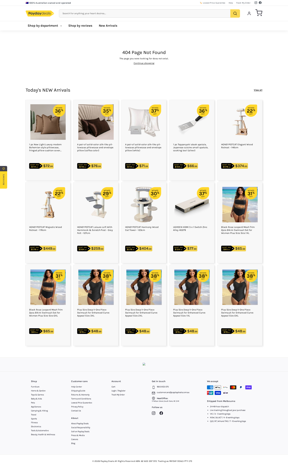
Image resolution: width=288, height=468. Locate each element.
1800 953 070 (163, 386)
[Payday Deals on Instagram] (154, 413)
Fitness (34, 422)
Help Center (76, 386)
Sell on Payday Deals (80, 431)
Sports (34, 418)
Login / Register (119, 390)
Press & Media (77, 435)
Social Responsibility (80, 427)
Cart (113, 386)
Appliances (36, 406)
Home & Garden (38, 390)
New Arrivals (108, 25)
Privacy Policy (77, 406)
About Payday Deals (79, 423)
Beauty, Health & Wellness (43, 434)
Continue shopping (144, 63)
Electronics (36, 426)
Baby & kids (36, 398)
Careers (74, 439)
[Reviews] (144, 364)
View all (258, 90)
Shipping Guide (78, 390)
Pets (33, 402)
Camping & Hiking (39, 410)
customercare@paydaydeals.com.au (173, 392)
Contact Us (76, 410)
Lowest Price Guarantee (81, 402)
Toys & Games (37, 394)
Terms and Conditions (81, 398)
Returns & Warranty (80, 394)
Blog (73, 443)
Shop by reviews (80, 25)
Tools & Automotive (40, 430)
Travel (33, 414)
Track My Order (243, 3)
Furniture (35, 386)
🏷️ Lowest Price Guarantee (212, 3)
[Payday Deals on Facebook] (162, 413)
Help (231, 3)
